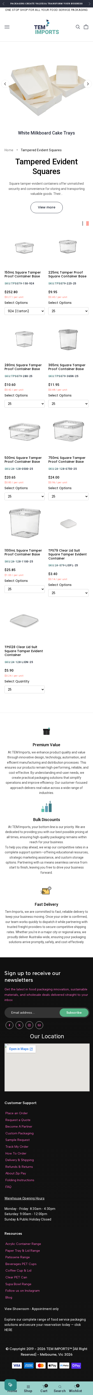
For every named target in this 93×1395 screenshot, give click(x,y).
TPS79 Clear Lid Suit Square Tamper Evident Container (67, 554)
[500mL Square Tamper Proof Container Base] (25, 431)
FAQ (8, 1187)
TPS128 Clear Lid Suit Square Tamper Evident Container (24, 651)
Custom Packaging (19, 1133)
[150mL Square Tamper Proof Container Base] (25, 246)
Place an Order (16, 1113)
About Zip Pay (15, 1173)
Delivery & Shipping (19, 1160)
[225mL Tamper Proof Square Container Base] (68, 246)
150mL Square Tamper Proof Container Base (23, 274)
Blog (8, 1297)
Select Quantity (17, 682)
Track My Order (16, 1147)
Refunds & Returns (19, 1167)
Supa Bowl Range (18, 1284)
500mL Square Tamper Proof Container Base (23, 460)
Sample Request (17, 1140)
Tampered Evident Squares (41, 150)
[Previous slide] (5, 84)
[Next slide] (88, 84)
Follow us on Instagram (22, 1291)
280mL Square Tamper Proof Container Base (23, 367)
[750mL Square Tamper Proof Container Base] (68, 431)
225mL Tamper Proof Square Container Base (67, 274)
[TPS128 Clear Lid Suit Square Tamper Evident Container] (25, 620)
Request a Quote (17, 1120)
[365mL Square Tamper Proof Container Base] (68, 339)
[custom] (9, 1025)
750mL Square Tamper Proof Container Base (67, 460)
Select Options (16, 303)
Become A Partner (18, 1126)
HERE (9, 1330)
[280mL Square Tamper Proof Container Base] (25, 339)
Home (9, 150)
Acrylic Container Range (23, 1244)
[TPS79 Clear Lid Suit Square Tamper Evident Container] (68, 524)
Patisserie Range (17, 1257)
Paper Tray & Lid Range (22, 1251)
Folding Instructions (19, 1180)
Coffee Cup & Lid (18, 1270)
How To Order (15, 1153)
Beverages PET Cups (21, 1264)
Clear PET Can (16, 1277)
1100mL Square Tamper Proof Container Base (23, 552)
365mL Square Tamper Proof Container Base (67, 367)
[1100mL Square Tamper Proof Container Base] (25, 524)
